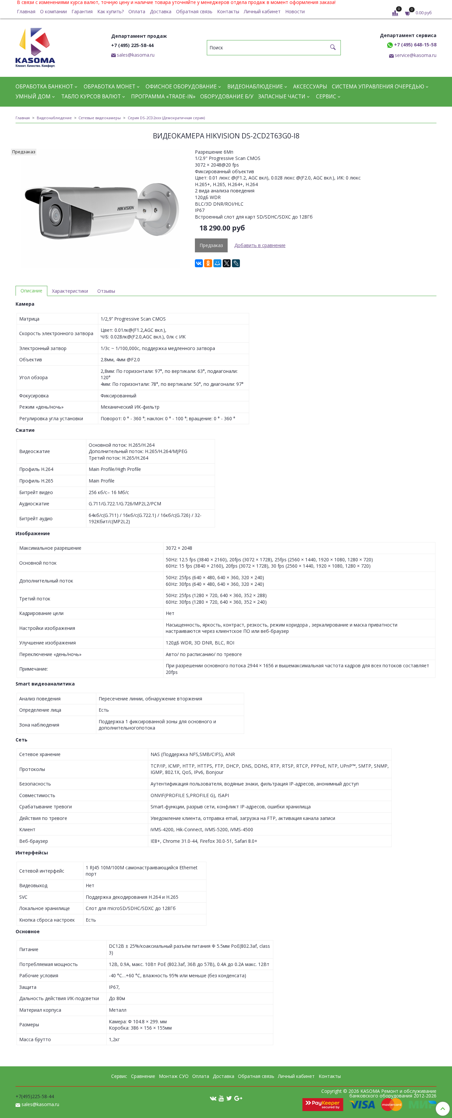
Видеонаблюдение (255, 86)
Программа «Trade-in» (163, 96)
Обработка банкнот (44, 86)
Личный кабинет (262, 11)
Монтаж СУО (174, 1076)
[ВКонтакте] (199, 263)
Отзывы (106, 291)
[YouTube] (221, 1098)
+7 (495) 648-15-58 (414, 44)
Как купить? (110, 11)
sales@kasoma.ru (136, 55)
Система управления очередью (378, 86)
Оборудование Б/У (226, 96)
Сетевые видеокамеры (99, 117)
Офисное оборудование (181, 86)
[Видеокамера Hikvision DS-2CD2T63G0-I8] (101, 208)
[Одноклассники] (208, 263)
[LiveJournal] (236, 263)
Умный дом (33, 96)
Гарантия (82, 11)
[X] (227, 263)
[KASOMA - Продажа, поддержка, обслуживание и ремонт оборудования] (35, 46)
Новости (295, 11)
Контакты (228, 11)
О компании (53, 11)
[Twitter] (229, 1098)
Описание (31, 290)
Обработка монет (109, 86)
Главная (26, 11)
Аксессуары (310, 86)
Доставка (160, 11)
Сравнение (143, 1076)
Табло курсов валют (91, 96)
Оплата (136, 11)
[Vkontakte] (213, 1098)
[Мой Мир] (217, 263)
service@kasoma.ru (415, 55)
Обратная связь (194, 11)
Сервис (326, 96)
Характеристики (70, 291)
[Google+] (238, 1098)
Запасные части (281, 96)
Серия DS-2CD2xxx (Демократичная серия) (166, 117)
